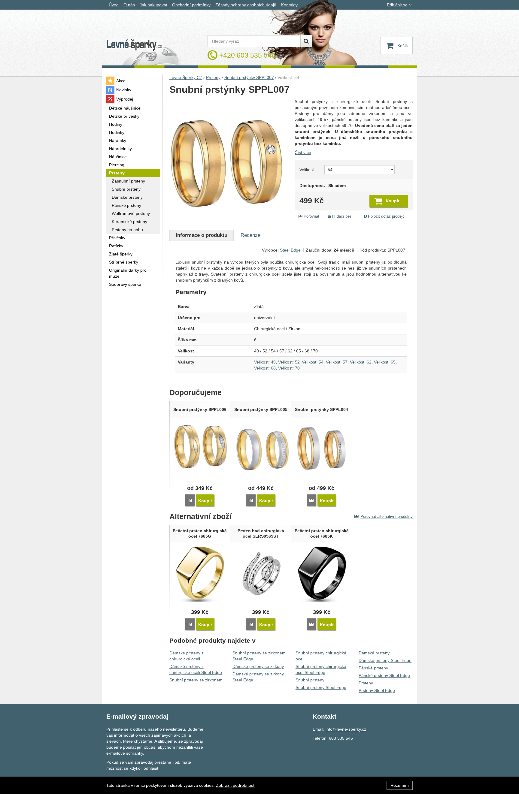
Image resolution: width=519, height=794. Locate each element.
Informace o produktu (201, 235)
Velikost (306, 169)
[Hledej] (306, 41)
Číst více (303, 152)
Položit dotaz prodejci (386, 216)
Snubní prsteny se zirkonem (196, 680)
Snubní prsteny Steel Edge (321, 687)
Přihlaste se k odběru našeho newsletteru (145, 729)
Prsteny (366, 683)
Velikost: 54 (312, 362)
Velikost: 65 (385, 362)
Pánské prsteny (373, 668)
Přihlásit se (397, 4)
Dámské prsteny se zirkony (258, 666)
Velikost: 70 (289, 368)
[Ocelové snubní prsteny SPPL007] (229, 158)
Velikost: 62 (361, 362)
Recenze (250, 235)
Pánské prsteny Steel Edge (384, 675)
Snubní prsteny (310, 680)
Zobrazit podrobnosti (235, 785)
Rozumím (399, 785)
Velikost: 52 (289, 362)
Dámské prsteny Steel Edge (385, 660)
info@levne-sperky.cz (346, 729)
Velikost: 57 (337, 362)
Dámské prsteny (374, 653)
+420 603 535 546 (247, 55)
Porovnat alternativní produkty (386, 516)
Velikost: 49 (265, 362)
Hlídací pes (342, 216)
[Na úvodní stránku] (134, 45)
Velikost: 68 (265, 368)
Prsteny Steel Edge (377, 690)
